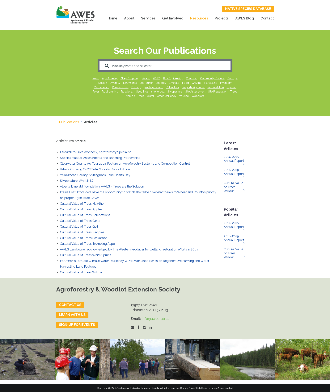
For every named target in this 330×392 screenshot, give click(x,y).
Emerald (174, 83)
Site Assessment (195, 91)
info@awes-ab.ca (155, 319)
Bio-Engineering (173, 78)
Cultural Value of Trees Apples (81, 209)
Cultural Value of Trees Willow (81, 272)
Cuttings (232, 78)
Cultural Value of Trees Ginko (80, 221)
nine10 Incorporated (222, 388)
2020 (96, 78)
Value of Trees (135, 96)
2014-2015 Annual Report (234, 159)
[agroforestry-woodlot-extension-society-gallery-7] (137, 359)
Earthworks (130, 83)
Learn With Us (72, 315)
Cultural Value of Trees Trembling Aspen (88, 244)
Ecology (161, 83)
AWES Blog (244, 18)
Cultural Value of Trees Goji (79, 226)
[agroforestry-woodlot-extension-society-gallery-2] (192, 359)
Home (112, 18)
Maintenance (101, 87)
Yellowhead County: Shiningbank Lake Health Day (95, 175)
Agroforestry (110, 78)
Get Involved (173, 18)
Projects (222, 18)
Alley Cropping (130, 78)
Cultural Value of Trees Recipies (82, 232)
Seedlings (142, 91)
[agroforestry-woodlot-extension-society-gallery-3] (247, 359)
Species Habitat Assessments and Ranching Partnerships (100, 158)
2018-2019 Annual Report (234, 172)
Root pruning (110, 91)
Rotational (127, 91)
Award (146, 78)
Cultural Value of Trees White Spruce (85, 255)
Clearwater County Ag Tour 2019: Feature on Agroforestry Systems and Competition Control (125, 163)
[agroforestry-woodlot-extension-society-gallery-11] (27, 359)
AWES (156, 78)
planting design (153, 87)
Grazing (196, 83)
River (96, 91)
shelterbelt (157, 91)
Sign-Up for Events (77, 325)
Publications (69, 122)
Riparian (231, 87)
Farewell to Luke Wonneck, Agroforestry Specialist (95, 152)
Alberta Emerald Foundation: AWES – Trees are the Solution (102, 186)
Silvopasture (174, 91)
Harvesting (210, 83)
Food (185, 83)
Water (150, 96)
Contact (267, 18)
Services (148, 18)
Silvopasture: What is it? (77, 181)
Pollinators (172, 87)
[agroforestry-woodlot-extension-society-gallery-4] (302, 359)
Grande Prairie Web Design (194, 388)
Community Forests (212, 78)
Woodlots (198, 96)
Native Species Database (248, 9)
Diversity (115, 83)
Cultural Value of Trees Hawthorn (83, 203)
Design (102, 83)
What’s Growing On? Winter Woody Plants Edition (95, 169)
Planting (136, 87)
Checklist (191, 78)
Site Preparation (217, 91)
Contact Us (70, 305)
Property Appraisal (193, 87)
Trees (233, 91)
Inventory (226, 83)
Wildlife (184, 96)
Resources (199, 18)
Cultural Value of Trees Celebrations (85, 215)
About (129, 18)
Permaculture (120, 87)
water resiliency (166, 96)
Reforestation (216, 87)
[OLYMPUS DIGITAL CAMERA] (82, 359)
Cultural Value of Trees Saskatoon (84, 238)
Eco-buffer (146, 83)
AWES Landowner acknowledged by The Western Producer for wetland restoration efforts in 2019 (129, 249)
